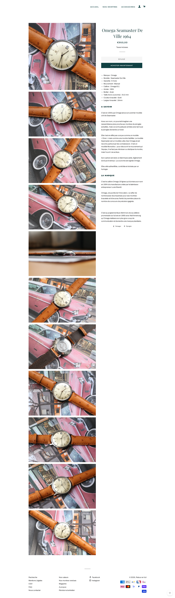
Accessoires (128, 7)
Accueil (94, 7)
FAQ (30, 587)
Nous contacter (35, 590)
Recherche (33, 577)
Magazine (62, 584)
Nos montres (110, 7)
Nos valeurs (63, 577)
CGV (30, 584)
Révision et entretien (67, 590)
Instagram (96, 580)
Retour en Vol (141, 577)
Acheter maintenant (122, 65)
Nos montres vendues (67, 580)
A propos (62, 587)
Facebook (96, 577)
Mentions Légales (35, 580)
